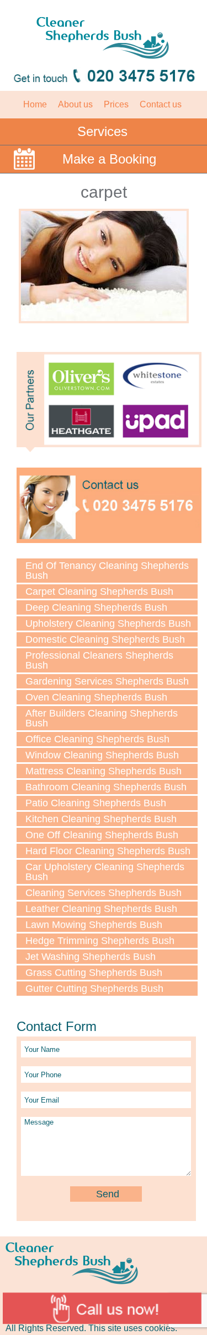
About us (75, 104)
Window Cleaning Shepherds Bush (102, 755)
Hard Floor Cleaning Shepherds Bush (107, 850)
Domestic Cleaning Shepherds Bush (105, 639)
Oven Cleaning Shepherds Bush (96, 697)
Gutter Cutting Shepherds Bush (94, 988)
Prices (116, 104)
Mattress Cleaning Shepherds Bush (103, 771)
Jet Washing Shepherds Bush (90, 956)
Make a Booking (109, 158)
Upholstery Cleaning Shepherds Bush (108, 623)
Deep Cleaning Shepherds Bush (96, 607)
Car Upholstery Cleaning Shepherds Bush (104, 871)
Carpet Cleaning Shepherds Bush (99, 591)
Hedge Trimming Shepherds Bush (99, 940)
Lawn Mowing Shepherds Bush (93, 924)
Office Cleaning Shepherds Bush (97, 739)
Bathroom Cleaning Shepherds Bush (106, 787)
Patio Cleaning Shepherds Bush (95, 802)
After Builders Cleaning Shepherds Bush (101, 718)
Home (35, 104)
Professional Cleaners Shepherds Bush (99, 660)
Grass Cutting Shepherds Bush (93, 972)
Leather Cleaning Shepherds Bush (101, 908)
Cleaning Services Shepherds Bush (103, 892)
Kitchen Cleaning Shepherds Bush (101, 818)
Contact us (161, 104)
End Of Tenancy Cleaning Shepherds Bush (107, 570)
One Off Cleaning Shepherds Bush (101, 834)
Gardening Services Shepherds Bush (107, 681)
